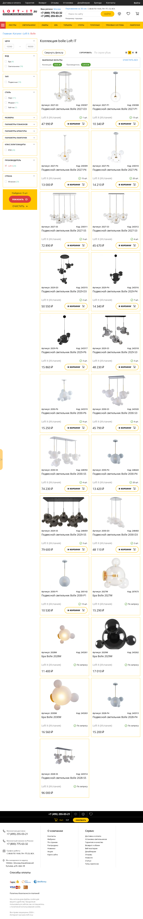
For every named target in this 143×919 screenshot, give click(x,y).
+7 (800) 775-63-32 (51, 12)
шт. (61, 820)
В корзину (74, 123)
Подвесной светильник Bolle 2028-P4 (115, 717)
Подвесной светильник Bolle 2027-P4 (63, 169)
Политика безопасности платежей (24, 893)
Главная (7, 33)
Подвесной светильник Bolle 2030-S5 (63, 473)
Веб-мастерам (91, 848)
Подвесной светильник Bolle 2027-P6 (115, 169)
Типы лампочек (92, 864)
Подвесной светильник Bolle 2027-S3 (115, 230)
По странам (52, 842)
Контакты (110, 2)
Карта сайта (52, 854)
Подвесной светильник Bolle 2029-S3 (115, 352)
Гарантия (29, 2)
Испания (13, 181)
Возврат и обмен (92, 845)
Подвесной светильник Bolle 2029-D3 (64, 291)
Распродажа (52, 845)
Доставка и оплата (12, 2)
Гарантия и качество (94, 842)
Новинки (51, 848)
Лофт (12, 98)
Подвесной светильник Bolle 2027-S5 (63, 230)
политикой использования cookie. (26, 906)
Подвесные (14, 82)
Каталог (3, 25)
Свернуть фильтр (54, 52)
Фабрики (51, 839)
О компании (55, 830)
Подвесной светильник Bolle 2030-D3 (115, 534)
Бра (11, 61)
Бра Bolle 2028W (51, 656)
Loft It (26, 33)
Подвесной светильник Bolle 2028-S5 (63, 777)
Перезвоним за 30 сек (76, 9)
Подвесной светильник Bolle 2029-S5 (63, 534)
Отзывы (55, 2)
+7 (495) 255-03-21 (51, 16)
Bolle (56, 64)
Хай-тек (12, 107)
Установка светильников (96, 839)
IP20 (11, 150)
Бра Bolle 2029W (102, 656)
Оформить (81, 820)
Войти (137, 3)
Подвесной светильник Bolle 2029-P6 (63, 352)
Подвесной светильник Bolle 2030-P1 (63, 595)
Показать (18, 199)
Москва (57, 9)
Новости (89, 857)
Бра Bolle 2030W (51, 717)
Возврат (43, 2)
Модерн (13, 102)
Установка (68, 2)
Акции (50, 851)
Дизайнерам (84, 2)
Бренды (98, 2)
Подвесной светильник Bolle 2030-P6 (63, 413)
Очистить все (130, 60)
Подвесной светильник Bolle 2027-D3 (64, 109)
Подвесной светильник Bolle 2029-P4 (115, 291)
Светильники (15, 66)
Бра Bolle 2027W (102, 595)
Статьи (88, 860)
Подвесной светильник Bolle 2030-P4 (115, 473)
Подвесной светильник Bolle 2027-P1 (115, 109)
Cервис (89, 830)
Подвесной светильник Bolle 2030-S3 (115, 413)
